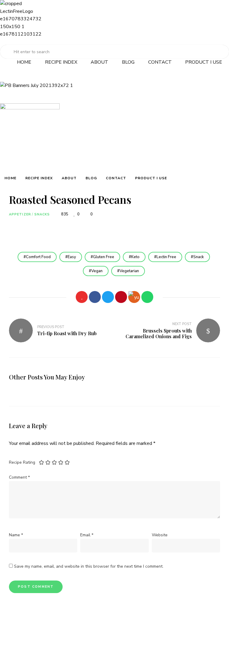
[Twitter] (108, 297)
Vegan (97, 271)
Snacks (42, 214)
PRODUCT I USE (203, 62)
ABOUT (99, 62)
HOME (24, 62)
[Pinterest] (121, 297)
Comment (19, 477)
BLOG (128, 62)
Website (160, 535)
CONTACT (160, 62)
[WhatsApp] (147, 297)
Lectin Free (166, 257)
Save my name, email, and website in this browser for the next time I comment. (88, 566)
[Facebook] (95, 297)
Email (86, 535)
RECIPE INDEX (61, 62)
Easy (72, 257)
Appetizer (20, 214)
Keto (135, 257)
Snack (198, 257)
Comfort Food (38, 257)
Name (16, 535)
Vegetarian (129, 271)
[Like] (82, 297)
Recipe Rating (22, 462)
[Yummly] (134, 297)
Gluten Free (103, 257)
